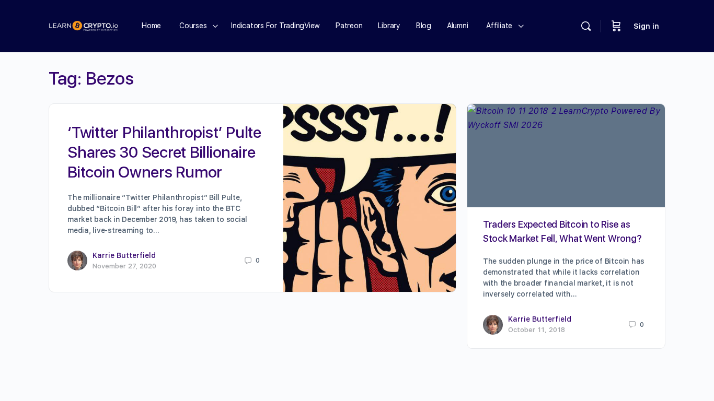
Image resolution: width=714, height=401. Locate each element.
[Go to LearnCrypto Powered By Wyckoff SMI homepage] (83, 24)
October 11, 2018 (536, 330)
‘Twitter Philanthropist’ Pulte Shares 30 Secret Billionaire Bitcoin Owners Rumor (164, 152)
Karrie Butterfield (124, 255)
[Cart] (616, 26)
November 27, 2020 (124, 266)
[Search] (585, 26)
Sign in (646, 26)
